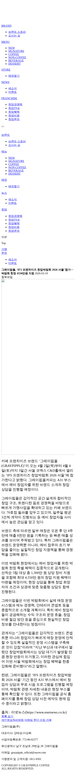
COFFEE (13, 54)
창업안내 (14, 108)
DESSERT (14, 63)
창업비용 (14, 115)
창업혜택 (14, 111)
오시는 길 (14, 35)
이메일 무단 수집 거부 (38, 720)
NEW (11, 47)
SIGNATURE (16, 51)
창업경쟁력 (15, 104)
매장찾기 (14, 75)
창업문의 (14, 119)
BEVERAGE (16, 60)
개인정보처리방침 (12, 720)
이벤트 (12, 91)
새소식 (12, 88)
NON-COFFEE (17, 57)
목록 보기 (7, 716)
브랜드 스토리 (17, 31)
